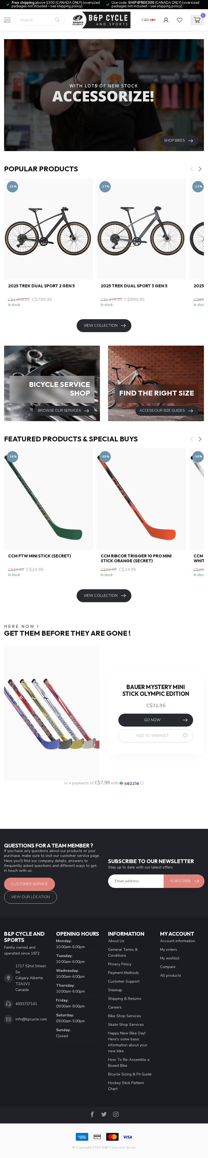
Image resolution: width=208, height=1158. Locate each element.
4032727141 (26, 1003)
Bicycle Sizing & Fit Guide (130, 1074)
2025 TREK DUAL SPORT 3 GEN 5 (134, 286)
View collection (101, 325)
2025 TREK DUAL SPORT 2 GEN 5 (41, 286)
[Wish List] (179, 20)
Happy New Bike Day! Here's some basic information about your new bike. (127, 1042)
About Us (116, 941)
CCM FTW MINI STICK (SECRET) (39, 556)
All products (170, 975)
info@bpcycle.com (31, 1019)
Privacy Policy (119, 964)
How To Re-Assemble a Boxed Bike (129, 1062)
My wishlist (169, 958)
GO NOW (152, 720)
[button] (104, 783)
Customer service (29, 884)
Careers (115, 1007)
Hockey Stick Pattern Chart (126, 1085)
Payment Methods (123, 972)
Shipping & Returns (124, 998)
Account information (177, 941)
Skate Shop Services (126, 1024)
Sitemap (115, 990)
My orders (168, 949)
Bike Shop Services (124, 1016)
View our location (30, 897)
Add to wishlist (152, 735)
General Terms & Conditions (123, 952)
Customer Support (123, 981)
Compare (168, 966)
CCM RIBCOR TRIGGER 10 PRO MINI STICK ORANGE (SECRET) (136, 558)
